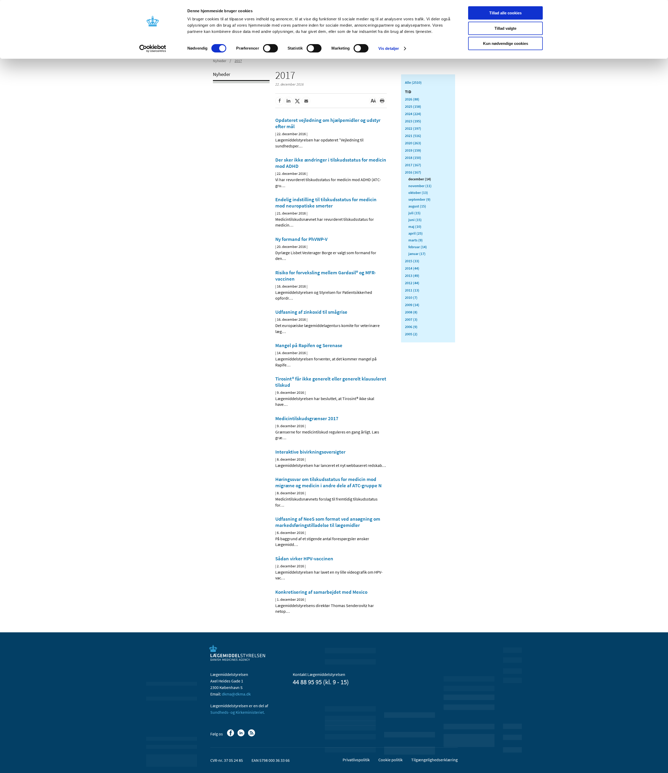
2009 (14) (412, 304)
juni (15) (415, 219)
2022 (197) (413, 128)
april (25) (415, 233)
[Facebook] (231, 735)
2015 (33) (412, 261)
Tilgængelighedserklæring (434, 759)
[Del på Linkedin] (288, 101)
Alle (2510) (413, 82)
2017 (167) (413, 165)
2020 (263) (413, 143)
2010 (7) (411, 297)
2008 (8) (411, 312)
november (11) (420, 185)
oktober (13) (418, 192)
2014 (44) (412, 268)
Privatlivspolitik (356, 759)
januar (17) (417, 253)
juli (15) (414, 213)
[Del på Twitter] (297, 101)
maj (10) (414, 226)
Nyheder (219, 60)
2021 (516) (413, 135)
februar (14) (417, 247)
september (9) (419, 199)
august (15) (417, 206)
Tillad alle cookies (505, 13)
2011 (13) (412, 290)
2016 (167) (413, 172)
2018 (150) (413, 157)
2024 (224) (413, 113)
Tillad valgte (505, 28)
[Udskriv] (382, 101)
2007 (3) (411, 319)
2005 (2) (411, 334)
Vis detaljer (388, 48)
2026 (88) (412, 99)
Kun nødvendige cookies (505, 43)
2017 (238, 60)
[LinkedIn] (241, 735)
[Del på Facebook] (279, 101)
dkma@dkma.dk (236, 694)
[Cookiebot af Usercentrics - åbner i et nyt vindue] (153, 48)
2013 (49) (412, 275)
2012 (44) (412, 283)
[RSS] (252, 735)
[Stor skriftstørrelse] (373, 101)
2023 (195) (413, 121)
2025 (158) (413, 106)
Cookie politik (390, 759)
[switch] (270, 48)
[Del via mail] (306, 101)
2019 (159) (413, 150)
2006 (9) (411, 326)
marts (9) (415, 240)
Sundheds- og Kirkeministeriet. (237, 712)
